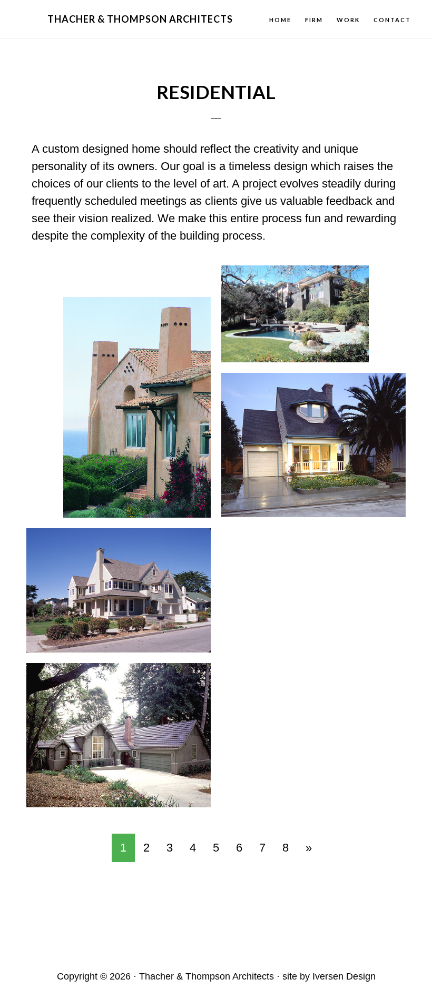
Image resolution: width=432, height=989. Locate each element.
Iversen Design (344, 976)
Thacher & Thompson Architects (140, 19)
